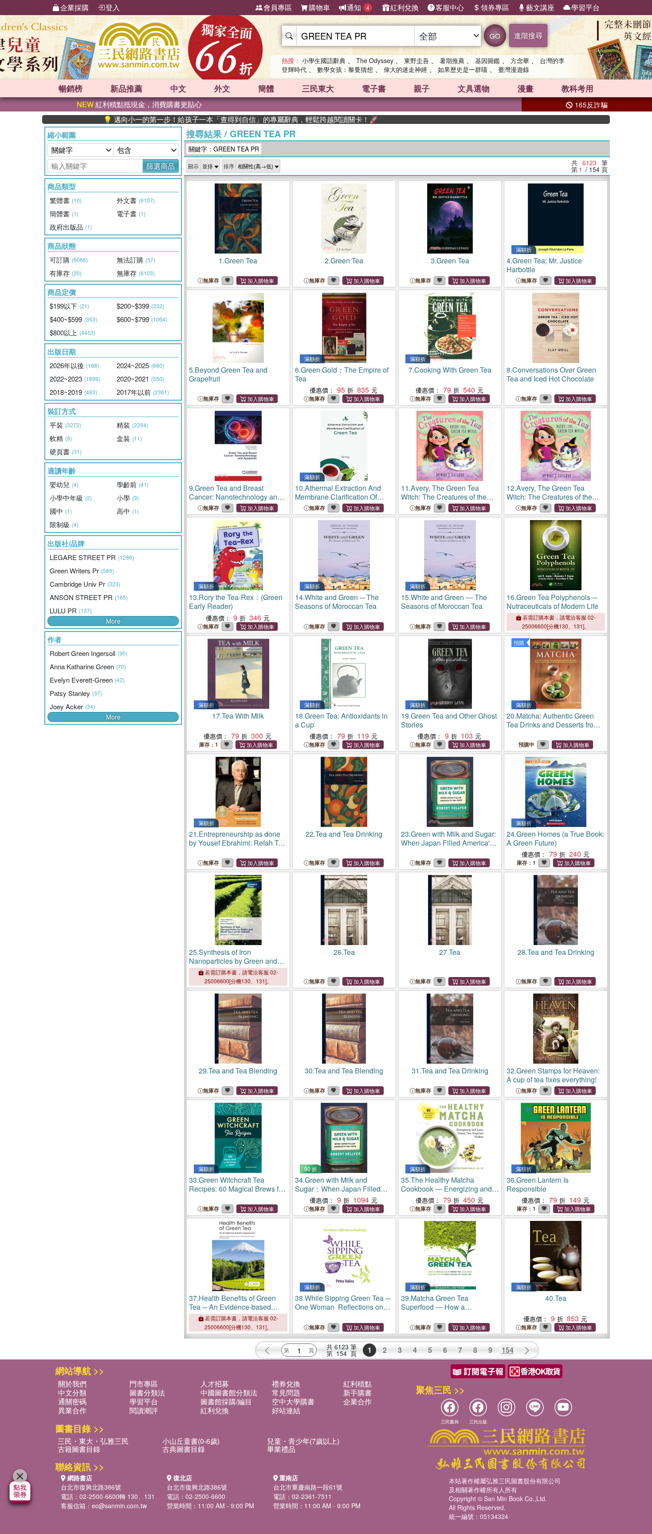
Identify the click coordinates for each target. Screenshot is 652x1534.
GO (495, 35)
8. (551, 374)
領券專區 (495, 7)
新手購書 (357, 1392)
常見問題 (286, 1392)
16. (552, 601)
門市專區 (144, 1384)
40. (555, 1298)
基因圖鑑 (487, 60)
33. (237, 1189)
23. (448, 843)
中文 (178, 88)
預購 (519, 642)
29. (238, 1070)
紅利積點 (357, 1384)
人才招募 (214, 1384)
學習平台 (585, 7)
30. (344, 1070)
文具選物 (474, 88)
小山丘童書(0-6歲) (191, 1441)
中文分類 (72, 1392)
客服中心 (450, 7)
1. (238, 260)
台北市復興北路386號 (91, 1486)
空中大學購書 (293, 1401)
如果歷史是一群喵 (462, 69)
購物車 (319, 7)
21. (237, 847)
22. (344, 834)
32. (553, 1075)
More (113, 620)
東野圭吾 (416, 60)
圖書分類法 (147, 1392)
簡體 (266, 88)
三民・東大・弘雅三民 (93, 1441)
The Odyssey (374, 60)
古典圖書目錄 (183, 1449)
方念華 (520, 60)
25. (233, 961)
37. (232, 1307)
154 (508, 1350)
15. (444, 601)
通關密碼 (72, 1401)
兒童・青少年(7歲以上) (303, 1441)
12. (549, 497)
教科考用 (577, 88)
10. (338, 497)
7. (449, 370)
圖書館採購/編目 (226, 1401)
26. (344, 952)
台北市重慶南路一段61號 (307, 1486)
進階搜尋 (528, 35)
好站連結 (286, 1410)
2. (344, 260)
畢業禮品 (281, 1449)
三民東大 (318, 88)
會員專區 (277, 7)
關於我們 (72, 1384)
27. (449, 952)
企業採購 (74, 7)
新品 (126, 88)
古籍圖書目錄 (79, 1449)
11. (444, 497)
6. (342, 374)
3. (450, 260)
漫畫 (526, 88)
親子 (422, 88)
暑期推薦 (452, 60)
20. (553, 729)
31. (450, 1070)
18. (341, 720)
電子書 (374, 88)
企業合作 (357, 1401)
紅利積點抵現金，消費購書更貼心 (139, 104)
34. (338, 1189)
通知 (358, 7)
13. (236, 601)
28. (556, 952)
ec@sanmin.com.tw (119, 1505)
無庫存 (211, 280)
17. (238, 716)
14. (337, 601)
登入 (113, 7)
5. (228, 374)
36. (538, 1184)
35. (446, 1193)
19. (449, 720)
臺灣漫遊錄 (513, 69)
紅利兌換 (404, 7)
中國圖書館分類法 (228, 1392)
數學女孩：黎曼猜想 (345, 69)
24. (555, 838)
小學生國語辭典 (324, 60)
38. (342, 1307)
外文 (222, 88)
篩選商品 (160, 166)
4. (544, 264)
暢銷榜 (70, 88)
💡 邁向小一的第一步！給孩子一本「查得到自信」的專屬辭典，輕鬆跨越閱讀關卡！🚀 (196, 119)
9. (235, 497)
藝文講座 (540, 7)
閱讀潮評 (144, 1410)
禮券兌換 (286, 1384)
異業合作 (72, 1410)
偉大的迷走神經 (405, 69)
